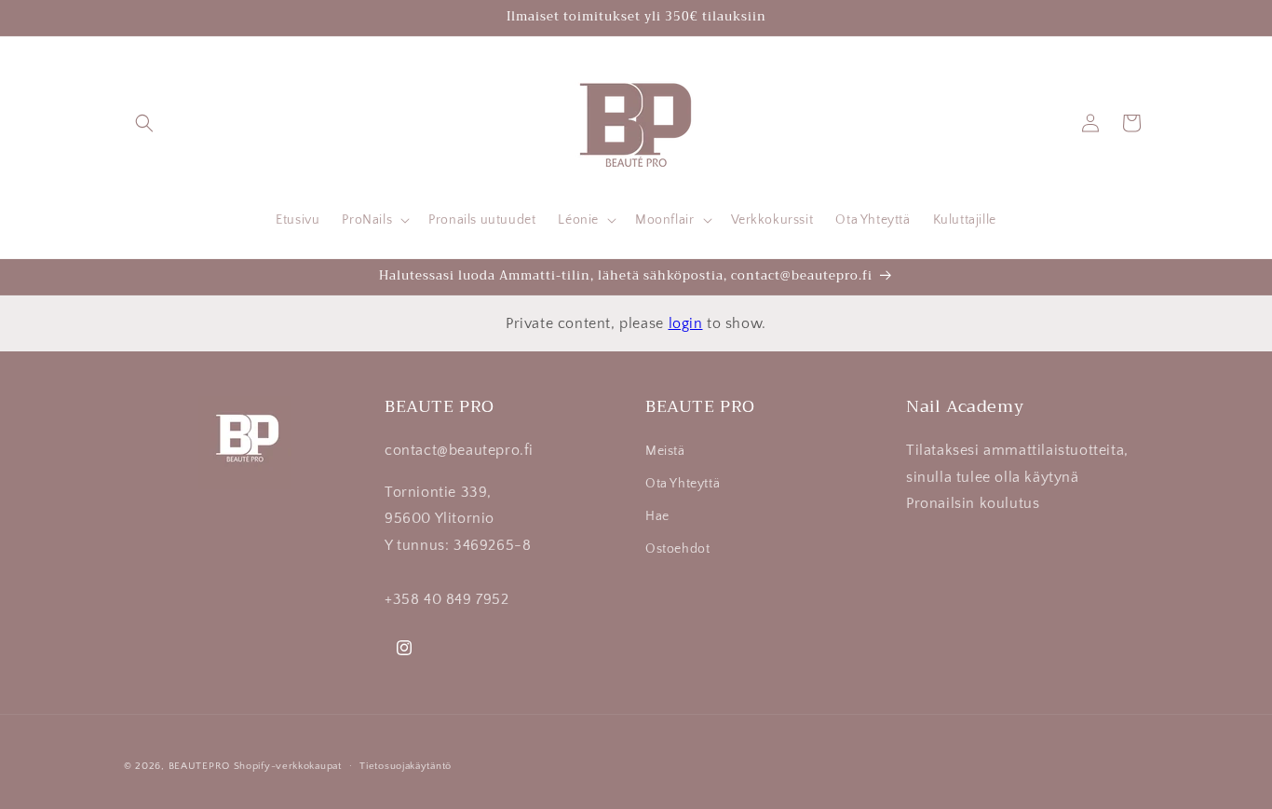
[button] (144, 123)
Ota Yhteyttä (682, 483)
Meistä (665, 451)
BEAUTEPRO (199, 766)
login (686, 323)
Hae (657, 516)
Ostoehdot (677, 549)
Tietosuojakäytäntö (405, 766)
